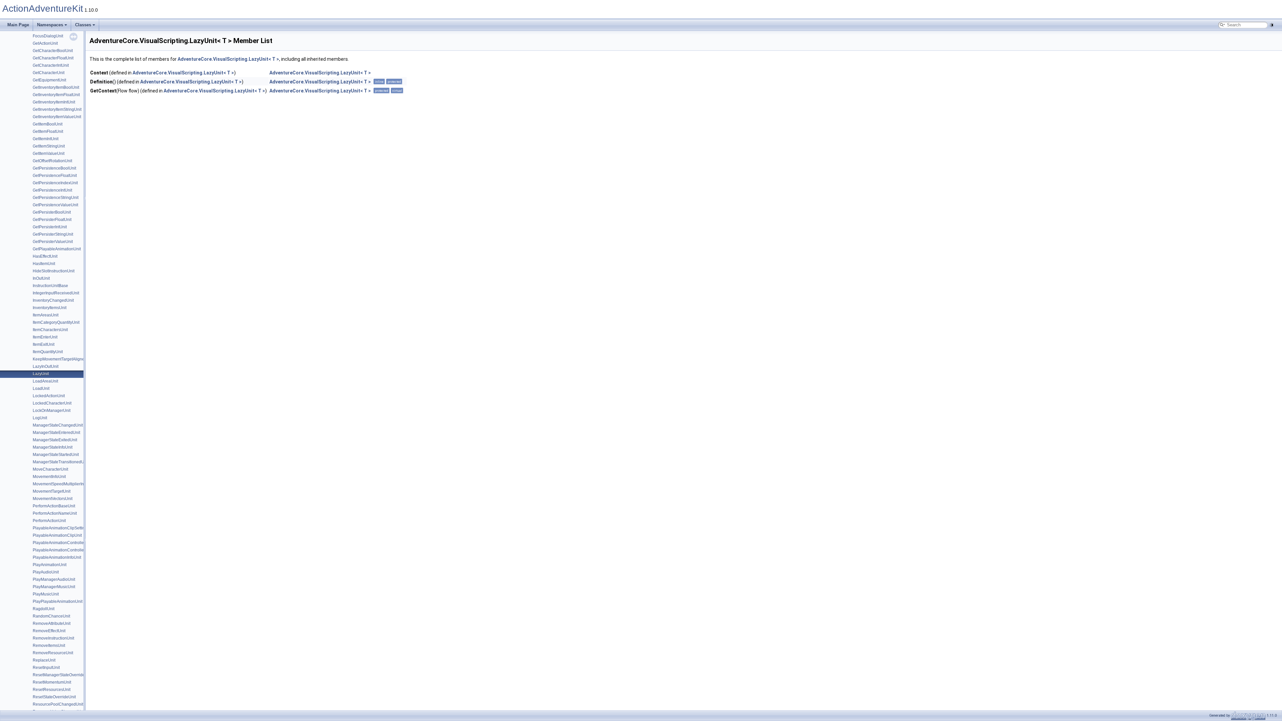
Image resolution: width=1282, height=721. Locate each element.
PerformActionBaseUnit (54, 506)
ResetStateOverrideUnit (54, 697)
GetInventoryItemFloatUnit (56, 94)
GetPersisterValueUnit (53, 241)
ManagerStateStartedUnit (56, 454)
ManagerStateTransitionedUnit (60, 462)
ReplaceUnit (44, 660)
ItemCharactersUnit (50, 329)
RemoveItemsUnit (49, 645)
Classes (83, 24)
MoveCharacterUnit (50, 469)
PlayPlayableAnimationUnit (57, 601)
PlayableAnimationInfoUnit (57, 557)
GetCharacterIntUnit (51, 65)
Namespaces (50, 24)
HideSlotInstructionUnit (53, 271)
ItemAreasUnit (45, 315)
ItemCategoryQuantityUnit (56, 322)
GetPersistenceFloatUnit (55, 175)
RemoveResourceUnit (53, 653)
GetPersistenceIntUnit (52, 190)
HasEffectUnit (45, 256)
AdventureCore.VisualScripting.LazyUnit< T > (228, 59)
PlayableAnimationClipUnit (57, 535)
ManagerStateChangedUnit (58, 425)
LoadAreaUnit (45, 381)
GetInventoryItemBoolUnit (56, 87)
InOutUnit (41, 278)
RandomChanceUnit (51, 616)
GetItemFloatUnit (48, 131)
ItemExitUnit (43, 344)
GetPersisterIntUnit (50, 227)
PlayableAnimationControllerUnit (62, 550)
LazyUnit (41, 374)
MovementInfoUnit (49, 476)
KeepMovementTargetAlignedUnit (63, 359)
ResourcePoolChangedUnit (58, 704)
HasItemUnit (44, 263)
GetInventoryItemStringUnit (57, 109)
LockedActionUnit (49, 396)
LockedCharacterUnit (52, 403)
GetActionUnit (45, 43)
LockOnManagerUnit (51, 410)
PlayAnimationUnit (49, 564)
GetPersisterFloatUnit (52, 219)
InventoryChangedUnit (53, 300)
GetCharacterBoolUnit (53, 50)
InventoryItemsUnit (49, 307)
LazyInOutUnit (45, 366)
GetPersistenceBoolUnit (54, 168)
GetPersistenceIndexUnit (55, 183)
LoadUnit (41, 388)
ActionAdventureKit (42, 8)
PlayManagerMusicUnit (54, 586)
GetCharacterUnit (48, 72)
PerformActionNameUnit (55, 513)
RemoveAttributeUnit (51, 623)
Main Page (18, 24)
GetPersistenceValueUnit (55, 205)
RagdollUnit (43, 609)
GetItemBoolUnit (47, 124)
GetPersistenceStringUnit (55, 197)
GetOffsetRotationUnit (52, 161)
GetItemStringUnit (49, 146)
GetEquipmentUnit (49, 80)
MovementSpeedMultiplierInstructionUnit (69, 484)
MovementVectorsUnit (52, 498)
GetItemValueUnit (48, 153)
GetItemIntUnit (45, 139)
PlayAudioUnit (46, 572)
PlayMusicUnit (46, 594)
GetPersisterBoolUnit (52, 212)
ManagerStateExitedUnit (55, 440)
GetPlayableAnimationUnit (57, 249)
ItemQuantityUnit (48, 351)
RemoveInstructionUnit (53, 638)
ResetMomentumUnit (52, 682)
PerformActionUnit (49, 520)
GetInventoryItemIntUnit (54, 102)
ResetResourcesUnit (51, 689)
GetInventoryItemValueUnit (57, 116)
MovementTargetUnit (51, 491)
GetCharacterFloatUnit (53, 58)
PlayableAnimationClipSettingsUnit (64, 528)
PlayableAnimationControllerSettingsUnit (70, 542)
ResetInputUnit (46, 667)
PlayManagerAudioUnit (54, 579)
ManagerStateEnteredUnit (56, 432)
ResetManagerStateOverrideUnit (62, 675)
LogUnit (40, 418)
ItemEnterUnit (45, 337)
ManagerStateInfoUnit (52, 447)
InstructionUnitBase (50, 285)
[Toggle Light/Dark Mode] (1271, 25)
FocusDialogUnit (48, 36)
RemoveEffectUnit (49, 631)
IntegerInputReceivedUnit (56, 293)
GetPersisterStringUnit (53, 234)
